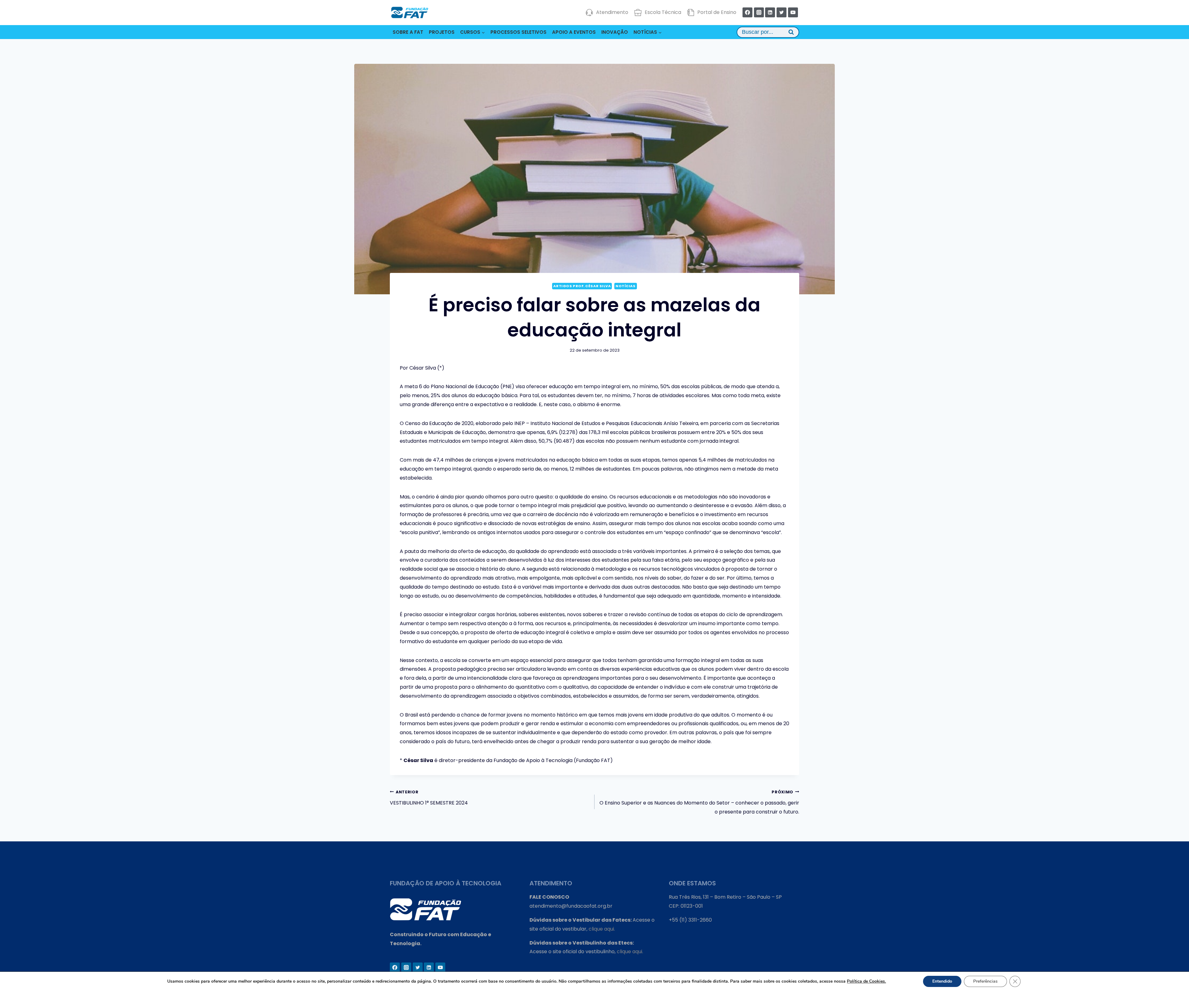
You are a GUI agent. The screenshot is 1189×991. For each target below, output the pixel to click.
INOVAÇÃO (614, 32)
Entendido (942, 981)
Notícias (625, 285)
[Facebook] (747, 12)
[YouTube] (793, 12)
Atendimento (612, 12)
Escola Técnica (663, 12)
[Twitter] (781, 12)
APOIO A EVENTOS (574, 32)
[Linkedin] (770, 12)
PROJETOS (442, 32)
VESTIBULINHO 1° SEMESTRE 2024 (429, 798)
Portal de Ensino (716, 12)
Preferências (985, 981)
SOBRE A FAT (408, 32)
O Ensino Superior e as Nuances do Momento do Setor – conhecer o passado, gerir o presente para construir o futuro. (699, 802)
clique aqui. (602, 928)
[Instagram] (759, 12)
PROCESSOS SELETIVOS (518, 32)
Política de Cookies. (866, 981)
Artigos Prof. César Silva (582, 285)
